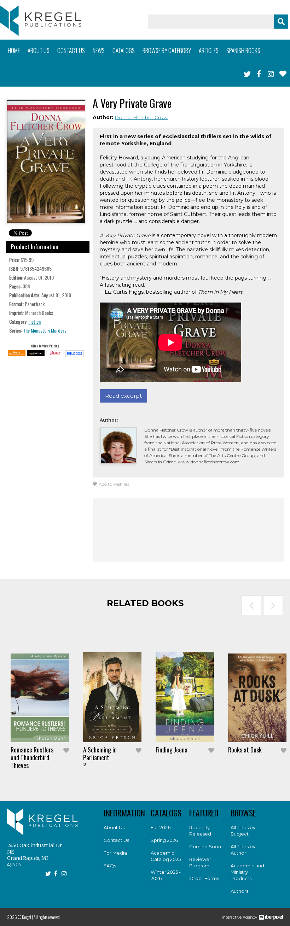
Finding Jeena (171, 750)
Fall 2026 (160, 827)
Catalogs (123, 50)
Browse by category (167, 50)
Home (14, 50)
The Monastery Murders (44, 330)
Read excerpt (123, 395)
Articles (209, 50)
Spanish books (243, 50)
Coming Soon (205, 846)
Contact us (71, 50)
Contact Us (116, 840)
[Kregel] (40, 20)
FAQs (110, 865)
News (99, 50)
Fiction (34, 321)
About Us (114, 827)
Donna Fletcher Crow (141, 117)
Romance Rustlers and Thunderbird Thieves (32, 757)
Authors (239, 891)
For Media (115, 853)
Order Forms (204, 878)
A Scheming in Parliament (100, 753)
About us (39, 50)
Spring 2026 (164, 840)
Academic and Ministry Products (247, 872)
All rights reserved (47, 917)
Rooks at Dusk (245, 750)
